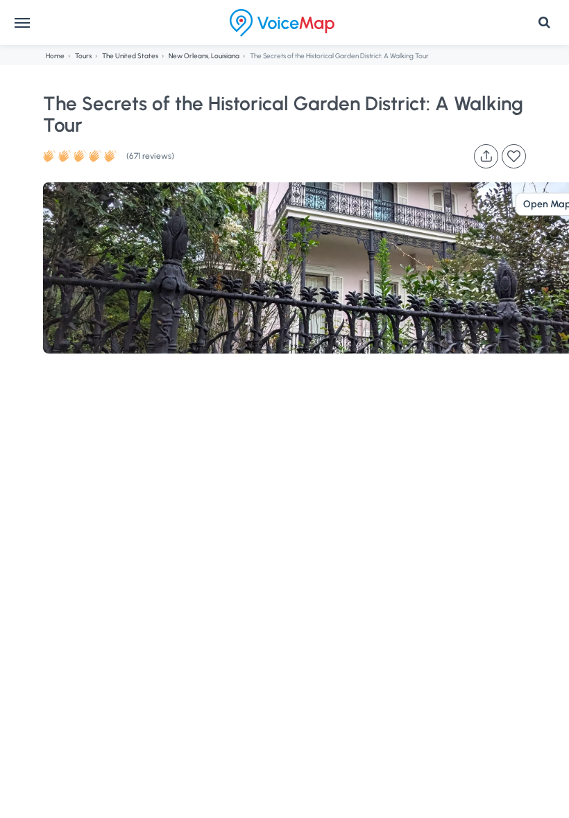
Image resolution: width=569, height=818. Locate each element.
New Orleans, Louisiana (204, 55)
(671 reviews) (150, 156)
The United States (130, 55)
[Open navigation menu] (22, 23)
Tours (83, 55)
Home (55, 55)
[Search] (544, 23)
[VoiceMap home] (282, 23)
